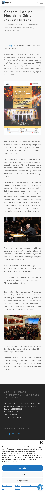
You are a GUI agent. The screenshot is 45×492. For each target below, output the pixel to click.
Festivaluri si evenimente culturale (18, 27)
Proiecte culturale (11, 30)
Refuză (22, 474)
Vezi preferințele (22, 481)
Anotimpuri (33, 25)
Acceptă (22, 468)
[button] (41, 442)
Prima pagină (9, 45)
